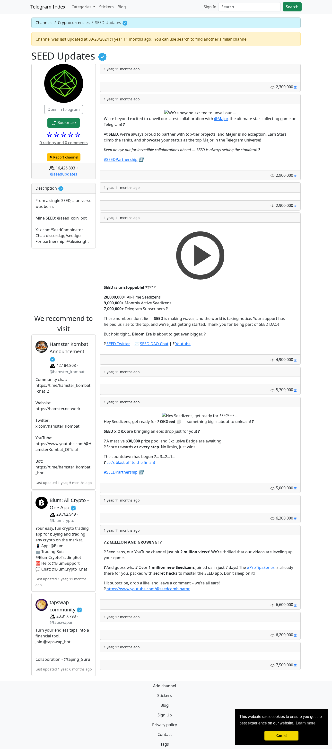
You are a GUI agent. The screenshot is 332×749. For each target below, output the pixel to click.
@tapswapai (61, 622)
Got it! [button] (281, 736)
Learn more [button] (305, 723)
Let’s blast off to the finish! (130, 462)
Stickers (106, 6)
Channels (43, 22)
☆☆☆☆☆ (63, 134)
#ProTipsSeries (261, 567)
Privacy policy (164, 724)
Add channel (164, 685)
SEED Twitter (118, 343)
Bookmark (66, 122)
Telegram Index (48, 6)
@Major (221, 118)
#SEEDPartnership (121, 159)
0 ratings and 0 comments (64, 142)
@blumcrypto (62, 520)
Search (292, 6)
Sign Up (164, 715)
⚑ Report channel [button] (63, 157)
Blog (122, 6)
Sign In (210, 6)
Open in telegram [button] (63, 109)
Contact (164, 734)
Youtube (183, 343)
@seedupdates (63, 174)
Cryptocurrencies (74, 22)
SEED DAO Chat (154, 343)
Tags (164, 744)
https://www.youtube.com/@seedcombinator (148, 588)
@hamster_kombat (67, 371)
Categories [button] (81, 6)
